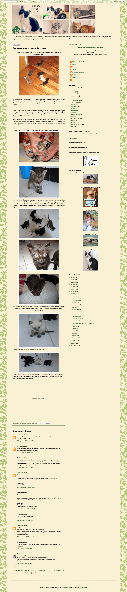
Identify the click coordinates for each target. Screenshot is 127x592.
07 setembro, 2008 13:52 (26, 487)
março (74, 335)
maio (74, 331)
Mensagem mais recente (21, 570)
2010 (73, 291)
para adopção (74, 118)
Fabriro (74, 64)
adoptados (74, 88)
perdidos (73, 122)
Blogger (84, 587)
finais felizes (74, 110)
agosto (74, 307)
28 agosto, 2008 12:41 (25, 441)
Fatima (74, 67)
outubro (75, 302)
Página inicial (41, 570)
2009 (73, 293)
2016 (73, 277)
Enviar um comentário (22, 566)
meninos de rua (75, 114)
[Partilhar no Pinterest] (49, 423)
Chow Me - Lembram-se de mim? (83, 314)
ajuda (72, 90)
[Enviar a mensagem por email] (41, 423)
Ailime (66, 587)
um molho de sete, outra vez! (81, 321)
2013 (73, 284)
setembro (75, 305)
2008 (73, 296)
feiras (72, 108)
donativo (73, 98)
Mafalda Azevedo (78, 72)
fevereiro (75, 338)
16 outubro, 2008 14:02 (25, 548)
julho (74, 326)
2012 (73, 286)
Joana (74, 69)
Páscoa (72, 120)
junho (74, 328)
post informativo (75, 124)
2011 (73, 289)
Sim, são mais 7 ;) (77, 316)
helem (74, 77)
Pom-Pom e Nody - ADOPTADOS (83, 323)
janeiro (74, 340)
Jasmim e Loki (76, 309)
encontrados (74, 102)
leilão (72, 112)
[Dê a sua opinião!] (43, 423)
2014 (73, 282)
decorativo (73, 96)
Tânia (18, 553)
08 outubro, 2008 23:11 (25, 520)
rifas (71, 126)
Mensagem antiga (58, 570)
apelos (72, 92)
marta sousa (76, 80)
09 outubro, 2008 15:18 (25, 537)
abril (73, 333)
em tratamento (75, 100)
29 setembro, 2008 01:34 (26, 508)
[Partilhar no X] (45, 423)
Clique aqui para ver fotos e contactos (90, 47)
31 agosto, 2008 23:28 (25, 467)
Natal (72, 116)
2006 (73, 345)
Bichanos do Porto (78, 61)
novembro (75, 300)
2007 (73, 343)
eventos (73, 104)
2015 (73, 279)
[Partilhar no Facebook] (47, 423)
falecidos (73, 106)
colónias (73, 94)
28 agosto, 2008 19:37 (25, 452)
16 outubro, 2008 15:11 (25, 563)
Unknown (20, 434)
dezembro (75, 298)
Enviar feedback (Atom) (28, 573)
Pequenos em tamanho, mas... (81, 311)
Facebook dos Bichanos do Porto (91, 134)
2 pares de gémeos (78, 318)
